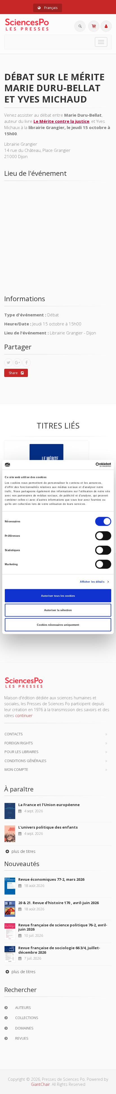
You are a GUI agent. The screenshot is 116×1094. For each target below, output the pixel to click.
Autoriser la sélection (58, 610)
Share (13, 372)
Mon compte (16, 769)
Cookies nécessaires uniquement (58, 624)
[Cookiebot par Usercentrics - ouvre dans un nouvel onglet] (86, 465)
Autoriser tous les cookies (58, 595)
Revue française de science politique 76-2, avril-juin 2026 (62, 927)
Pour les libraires (22, 751)
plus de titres (22, 851)
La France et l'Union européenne (49, 804)
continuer (23, 715)
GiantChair (40, 1084)
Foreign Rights (19, 742)
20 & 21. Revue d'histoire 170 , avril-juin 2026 (58, 902)
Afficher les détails (92, 581)
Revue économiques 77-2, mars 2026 (51, 879)
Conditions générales (25, 760)
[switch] (103, 535)
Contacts (14, 733)
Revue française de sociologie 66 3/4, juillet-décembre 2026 (59, 950)
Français (50, 7)
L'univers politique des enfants (48, 827)
